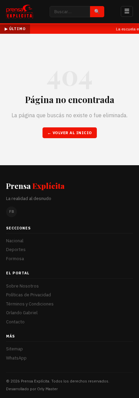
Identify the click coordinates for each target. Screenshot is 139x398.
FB (11, 211)
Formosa (15, 259)
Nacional (14, 241)
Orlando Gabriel (21, 313)
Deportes (16, 249)
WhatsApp (16, 358)
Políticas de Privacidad (28, 295)
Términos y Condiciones (30, 304)
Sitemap (14, 349)
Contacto (15, 322)
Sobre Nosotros (22, 286)
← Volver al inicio (69, 132)
